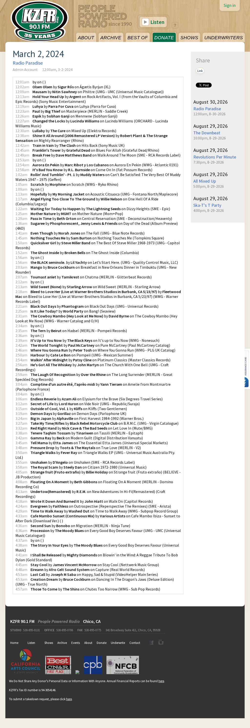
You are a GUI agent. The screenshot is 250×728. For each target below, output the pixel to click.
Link (200, 71)
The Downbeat (206, 133)
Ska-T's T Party (207, 205)
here (161, 681)
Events (75, 643)
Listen (156, 22)
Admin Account (25, 69)
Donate (101, 643)
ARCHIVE (110, 37)
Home (14, 643)
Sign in (230, 5)
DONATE (164, 37)
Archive (62, 643)
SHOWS (189, 37)
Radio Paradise (28, 63)
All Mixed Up (204, 181)
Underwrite (118, 643)
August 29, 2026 (210, 126)
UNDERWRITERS (223, 37)
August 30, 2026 (210, 102)
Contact (134, 643)
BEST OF (137, 37)
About (88, 643)
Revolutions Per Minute (214, 157)
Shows (48, 643)
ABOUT (86, 37)
